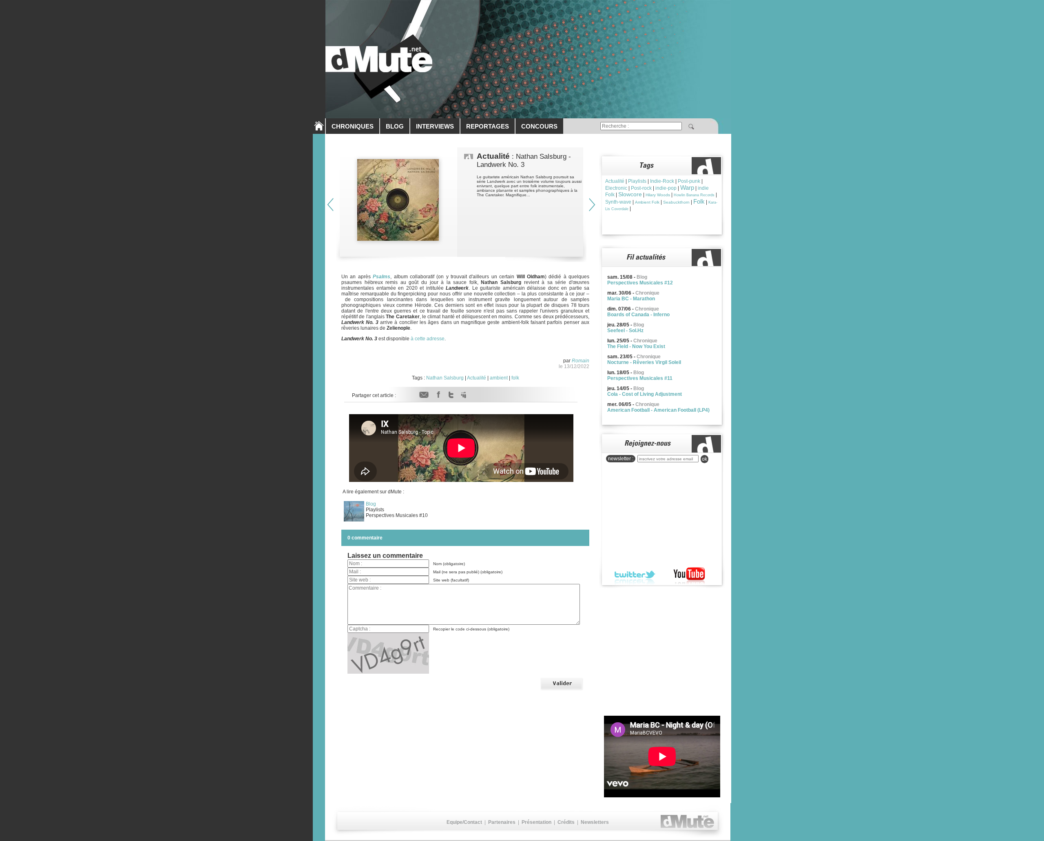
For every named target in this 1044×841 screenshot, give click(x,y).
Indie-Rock (662, 181)
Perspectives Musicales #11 (639, 378)
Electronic (616, 188)
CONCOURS (539, 126)
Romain (580, 361)
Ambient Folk (647, 202)
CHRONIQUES (353, 126)
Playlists (637, 181)
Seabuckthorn (676, 202)
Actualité (476, 378)
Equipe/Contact (464, 822)
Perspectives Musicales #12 (640, 283)
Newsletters (595, 822)
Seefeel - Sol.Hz (625, 330)
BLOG (395, 126)
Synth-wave (618, 202)
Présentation (536, 822)
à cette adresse (427, 339)
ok (704, 459)
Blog (371, 504)
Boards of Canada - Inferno (638, 314)
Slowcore (630, 194)
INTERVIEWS (435, 126)
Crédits (566, 822)
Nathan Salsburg (445, 378)
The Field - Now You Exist (636, 346)
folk (515, 378)
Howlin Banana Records (694, 195)
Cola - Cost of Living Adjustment (644, 394)
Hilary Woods (658, 195)
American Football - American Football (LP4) (658, 410)
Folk (699, 201)
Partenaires (501, 822)
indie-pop (666, 188)
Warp (687, 187)
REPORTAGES (487, 126)
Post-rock (641, 188)
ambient (499, 378)
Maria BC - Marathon (631, 299)
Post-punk (689, 181)
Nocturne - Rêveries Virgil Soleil (644, 362)
